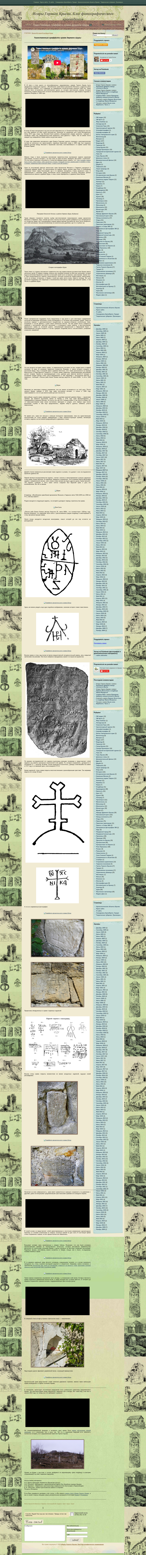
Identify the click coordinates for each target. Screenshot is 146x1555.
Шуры (68, 1503)
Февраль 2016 (101, 493)
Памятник (99, 222)
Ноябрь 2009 (100, 630)
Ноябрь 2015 (100, 500)
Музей (98, 211)
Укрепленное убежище (104, 273)
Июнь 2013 (99, 545)
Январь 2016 (100, 496)
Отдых (98, 220)
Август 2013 (100, 543)
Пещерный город (102, 233)
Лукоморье (100, 201)
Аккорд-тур (100, 124)
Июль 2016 (99, 483)
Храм (51, 33)
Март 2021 (99, 389)
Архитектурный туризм (104, 128)
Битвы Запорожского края (105, 134)
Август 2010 (100, 613)
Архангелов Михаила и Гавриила (37, 1503)
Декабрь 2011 (100, 583)
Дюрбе (98, 164)
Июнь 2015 (99, 511)
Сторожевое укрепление (104, 263)
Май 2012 (99, 573)
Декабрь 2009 (100, 628)
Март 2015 (99, 517)
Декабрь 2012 (100, 558)
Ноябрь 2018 (100, 429)
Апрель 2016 (100, 489)
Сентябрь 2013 (101, 540)
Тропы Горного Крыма (104, 267)
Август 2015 (100, 506)
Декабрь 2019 (100, 408)
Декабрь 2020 (100, 395)
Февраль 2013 (101, 553)
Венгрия (99, 139)
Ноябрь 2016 (100, 476)
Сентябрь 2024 (101, 346)
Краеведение (100, 190)
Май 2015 (99, 513)
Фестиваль (100, 276)
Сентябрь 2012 (101, 564)
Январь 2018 (100, 449)
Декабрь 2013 (100, 534)
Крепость (99, 192)
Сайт (68, 1534)
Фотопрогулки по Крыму (104, 286)
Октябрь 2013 (100, 538)
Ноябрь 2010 (100, 609)
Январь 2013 (100, 555)
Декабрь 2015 (100, 498)
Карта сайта (44, 2)
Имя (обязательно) (73, 1526)
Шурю (72, 1503)
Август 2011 (100, 592)
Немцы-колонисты (102, 218)
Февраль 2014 (101, 532)
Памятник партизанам (103, 224)
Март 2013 (99, 551)
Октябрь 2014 (100, 521)
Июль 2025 (99, 335)
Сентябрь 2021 (101, 376)
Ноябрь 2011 (100, 585)
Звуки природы (101, 169)
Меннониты (100, 207)
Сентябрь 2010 (101, 611)
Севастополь (100, 254)
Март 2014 (99, 530)
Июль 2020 (99, 401)
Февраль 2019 (101, 423)
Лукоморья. (84, 1495)
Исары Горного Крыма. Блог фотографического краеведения (73, 16)
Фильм (98, 278)
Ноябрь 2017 (100, 453)
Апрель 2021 (100, 386)
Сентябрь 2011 (101, 590)
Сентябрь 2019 (101, 414)
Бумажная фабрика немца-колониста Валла (105, 87)
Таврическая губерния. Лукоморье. (112, 2)
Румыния (99, 252)
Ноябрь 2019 (100, 410)
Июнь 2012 (99, 570)
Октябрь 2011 (100, 588)
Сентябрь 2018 (101, 434)
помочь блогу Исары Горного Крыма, (77, 1493)
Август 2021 (100, 378)
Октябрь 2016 (100, 478)
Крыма (77, 1495)
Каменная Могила (102, 177)
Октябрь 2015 (100, 502)
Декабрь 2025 (100, 329)
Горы (98, 154)
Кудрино (59, 1503)
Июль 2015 (99, 508)
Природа (99, 239)
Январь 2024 (100, 359)
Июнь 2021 (99, 382)
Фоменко (99, 280)
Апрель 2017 (100, 466)
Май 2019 (99, 419)
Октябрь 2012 (100, 562)
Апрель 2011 (100, 598)
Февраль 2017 (101, 470)
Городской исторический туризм (107, 151)
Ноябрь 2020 (100, 397)
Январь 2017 (100, 472)
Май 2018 (99, 440)
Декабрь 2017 (100, 451)
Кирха (98, 186)
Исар (98, 171)
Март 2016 (99, 491)
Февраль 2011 (101, 602)
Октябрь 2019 (100, 412)
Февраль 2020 (101, 406)
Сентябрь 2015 (101, 504)
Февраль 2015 (101, 519)
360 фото (99, 119)
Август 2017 (100, 457)
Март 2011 (99, 600)
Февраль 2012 (101, 579)
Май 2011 (99, 596)
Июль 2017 (99, 459)
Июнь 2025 (99, 337)
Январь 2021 (100, 393)
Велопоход (100, 137)
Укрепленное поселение (104, 271)
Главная (36, 2)
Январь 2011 (100, 605)
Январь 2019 (100, 425)
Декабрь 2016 (100, 474)
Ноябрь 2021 (100, 372)
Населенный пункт (102, 216)
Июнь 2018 (99, 438)
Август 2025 (100, 333)
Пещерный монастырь (104, 235)
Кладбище (45, 33)
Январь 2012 (100, 581)
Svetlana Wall (100, 95)
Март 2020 (99, 404)
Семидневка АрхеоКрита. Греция (66, 2)
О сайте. (51, 2)
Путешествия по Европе (104, 246)
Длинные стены (101, 158)
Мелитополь (100, 203)
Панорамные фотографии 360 (106, 228)
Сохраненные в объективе (105, 258)
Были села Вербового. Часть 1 (105, 104)
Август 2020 (100, 399)
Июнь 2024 (99, 350)
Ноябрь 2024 (100, 344)
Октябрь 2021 (100, 374)
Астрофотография (102, 130)
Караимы (99, 184)
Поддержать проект (101, 45)
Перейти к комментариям (112, 24)
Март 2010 (99, 624)
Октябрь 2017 (100, 455)
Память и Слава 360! (103, 226)
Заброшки (99, 166)
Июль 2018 (99, 436)
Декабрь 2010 (100, 607)
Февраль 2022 (101, 365)
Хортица (99, 288)
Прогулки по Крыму (103, 241)
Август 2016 (100, 481)
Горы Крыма (100, 156)
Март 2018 (99, 444)
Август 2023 (100, 361)
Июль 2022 (99, 363)
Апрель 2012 (100, 575)
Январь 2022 (100, 367)
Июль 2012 (99, 568)
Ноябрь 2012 (100, 560)
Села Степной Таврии (103, 256)
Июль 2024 (99, 348)
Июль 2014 (99, 523)
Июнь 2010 (99, 617)
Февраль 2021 (101, 391)
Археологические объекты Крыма (89, 2)
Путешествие (100, 243)
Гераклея (99, 145)
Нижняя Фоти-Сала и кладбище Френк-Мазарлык (107, 92)
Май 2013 (99, 547)
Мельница (99, 205)
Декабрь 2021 (100, 369)
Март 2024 (99, 354)
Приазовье (100, 237)
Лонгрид (99, 199)
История (39, 33)
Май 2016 (99, 487)
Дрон (98, 162)
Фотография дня (102, 284)
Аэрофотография (102, 132)
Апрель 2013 (100, 549)
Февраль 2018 (101, 446)
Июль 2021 (99, 380)
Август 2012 (100, 566)
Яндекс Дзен (100, 295)
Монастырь (100, 209)
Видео (34, 33)
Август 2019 (100, 416)
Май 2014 (99, 528)
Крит (97, 194)
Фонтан (98, 282)
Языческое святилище (104, 293)
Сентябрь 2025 (101, 331)
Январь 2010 (100, 626)
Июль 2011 (99, 594)
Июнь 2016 (99, 485)
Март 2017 (99, 468)
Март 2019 (99, 421)
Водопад (99, 143)
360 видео (99, 117)
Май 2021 (99, 384)
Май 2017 (99, 463)
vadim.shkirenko (101, 655)
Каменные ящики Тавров (105, 179)
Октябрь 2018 (100, 431)
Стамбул (99, 261)
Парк (98, 231)
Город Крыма (100, 147)
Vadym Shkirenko (99, 73)
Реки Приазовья (101, 248)
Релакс (98, 250)
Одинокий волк (81, 1513)
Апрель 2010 (100, 622)
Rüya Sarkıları (100, 122)
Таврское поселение (103, 265)
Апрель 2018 (100, 442)
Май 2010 (99, 620)
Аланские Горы (101, 126)
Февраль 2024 (101, 357)
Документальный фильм (104, 160)
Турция (98, 269)
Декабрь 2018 (100, 427)
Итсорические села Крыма (105, 175)
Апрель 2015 (100, 515)
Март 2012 (99, 577)
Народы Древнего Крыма (105, 213)
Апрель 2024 (100, 352)
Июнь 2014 (99, 525)
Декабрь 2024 (100, 342)
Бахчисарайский (51, 1503)
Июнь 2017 (99, 461)
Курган (98, 196)
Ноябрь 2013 (100, 536)
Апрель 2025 (100, 339)
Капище (98, 181)
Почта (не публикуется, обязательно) (74, 1530)
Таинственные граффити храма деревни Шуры (61, 25)
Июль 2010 (99, 615)
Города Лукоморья (102, 149)
